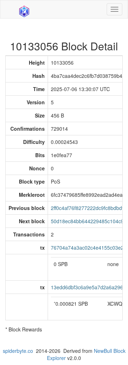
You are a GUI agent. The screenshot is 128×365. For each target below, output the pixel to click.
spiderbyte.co (18, 350)
